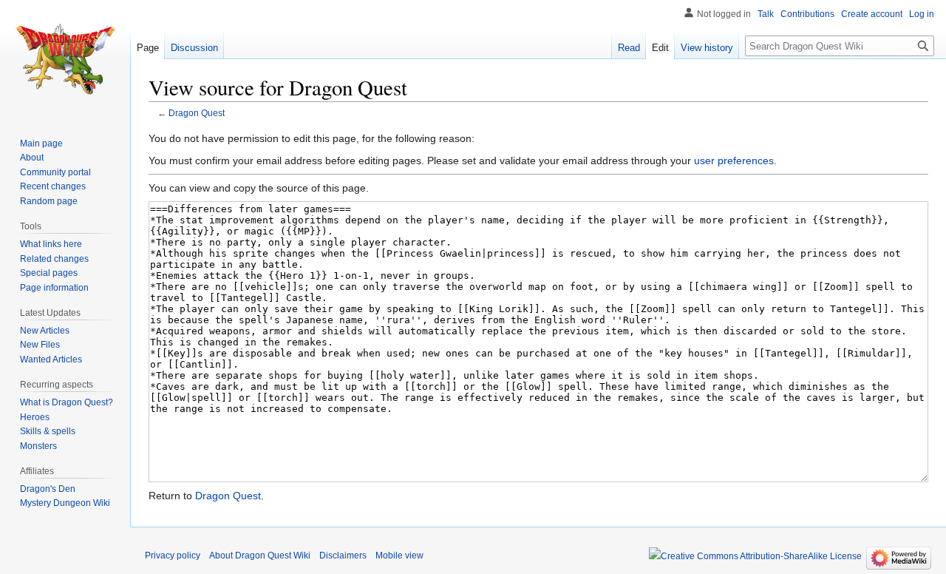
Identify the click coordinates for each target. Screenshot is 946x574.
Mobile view (399, 555)
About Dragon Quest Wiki (259, 555)
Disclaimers (343, 555)
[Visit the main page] (65, 59)
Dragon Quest (197, 113)
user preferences (734, 160)
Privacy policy (172, 555)
